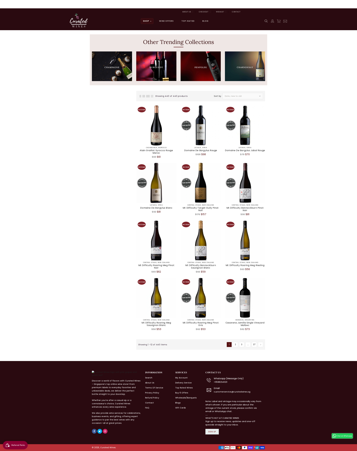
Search (148, 377)
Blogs (178, 402)
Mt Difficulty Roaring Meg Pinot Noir (156, 266)
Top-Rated (188, 21)
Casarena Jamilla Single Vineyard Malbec (245, 324)
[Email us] (285, 20)
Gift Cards (180, 407)
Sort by (217, 96)
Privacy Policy (152, 392)
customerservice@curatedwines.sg (232, 391)
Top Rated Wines (184, 387)
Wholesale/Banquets (186, 397)
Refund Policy (152, 397)
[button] (266, 21)
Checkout (203, 12)
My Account (181, 377)
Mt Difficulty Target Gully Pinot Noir (201, 209)
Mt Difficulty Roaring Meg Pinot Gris (201, 324)
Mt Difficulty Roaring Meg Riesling (245, 265)
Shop (147, 21)
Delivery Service (183, 382)
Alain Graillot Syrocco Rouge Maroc (156, 151)
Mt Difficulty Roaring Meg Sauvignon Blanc (156, 324)
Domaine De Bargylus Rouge (200, 150)
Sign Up (212, 431)
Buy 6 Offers (181, 392)
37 (254, 344)
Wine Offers (166, 21)
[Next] (260, 344)
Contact (236, 12)
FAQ (147, 407)
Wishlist (220, 12)
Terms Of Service (154, 387)
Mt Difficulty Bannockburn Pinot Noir (245, 209)
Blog (205, 21)
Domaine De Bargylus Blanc (156, 208)
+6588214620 (220, 382)
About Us (186, 12)
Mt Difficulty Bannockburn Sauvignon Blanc (200, 266)
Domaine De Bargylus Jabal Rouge (245, 150)
